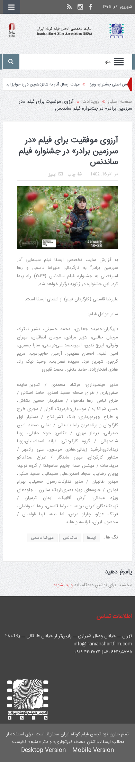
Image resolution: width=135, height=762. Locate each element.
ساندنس (70, 537)
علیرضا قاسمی (42, 537)
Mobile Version (93, 750)
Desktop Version (43, 750)
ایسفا (91, 537)
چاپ (71, 174)
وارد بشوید (63, 585)
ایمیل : (50, 174)
